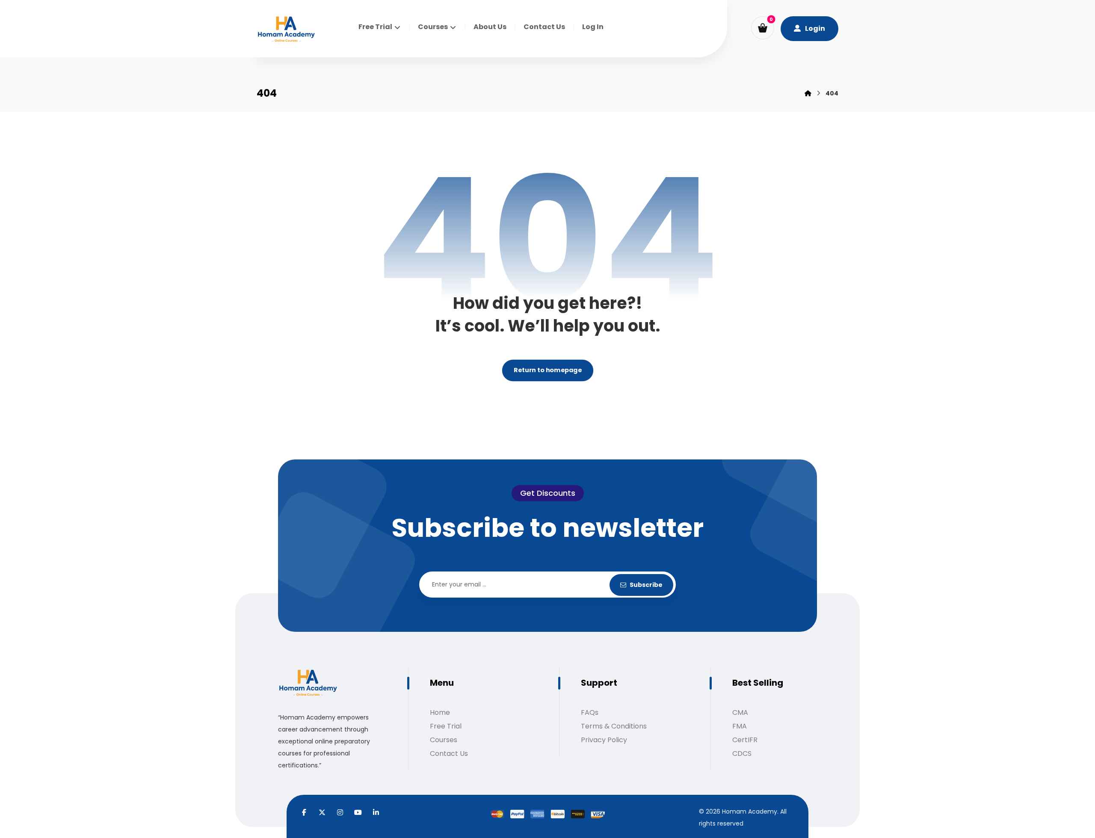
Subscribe (646, 584)
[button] (762, 27)
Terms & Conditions (614, 726)
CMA (740, 712)
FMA (739, 726)
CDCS (742, 753)
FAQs (589, 712)
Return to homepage (547, 370)
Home (440, 712)
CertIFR (745, 740)
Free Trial (446, 726)
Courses (443, 740)
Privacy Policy (604, 740)
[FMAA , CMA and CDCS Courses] (286, 29)
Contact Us (449, 753)
